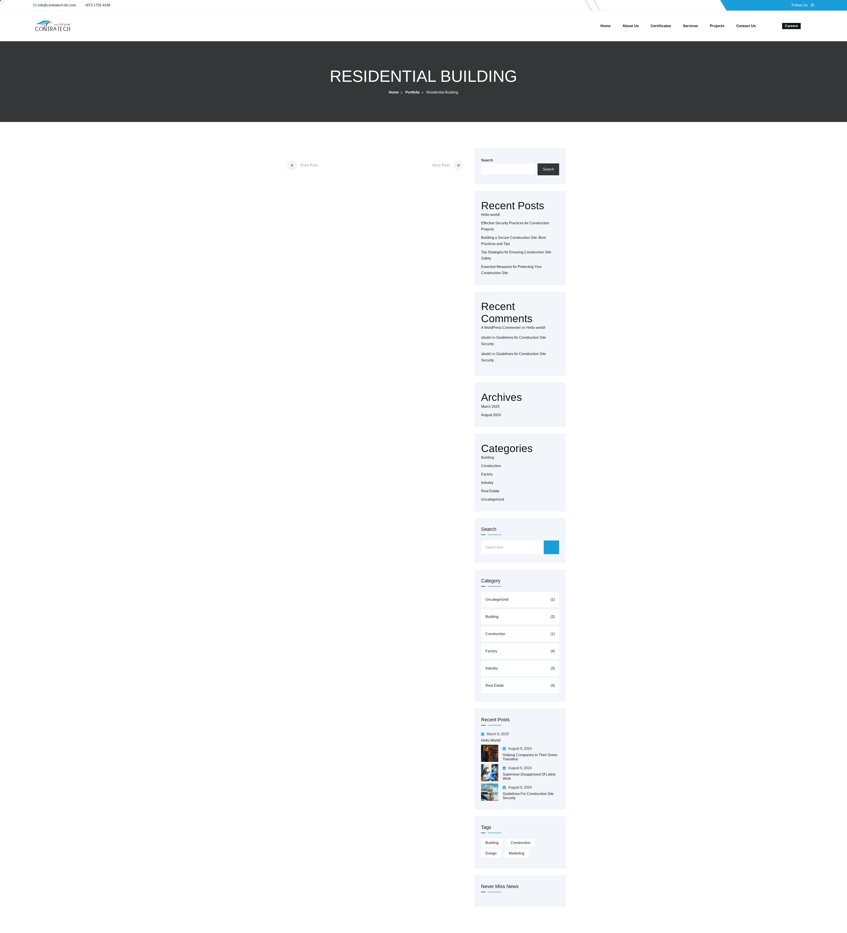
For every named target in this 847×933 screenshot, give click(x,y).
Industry (487, 482)
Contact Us (746, 26)
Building (487, 457)
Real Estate (490, 491)
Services (690, 26)
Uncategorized (492, 499)
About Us (630, 26)
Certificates (661, 26)
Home (605, 26)
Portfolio (412, 92)
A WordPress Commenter (501, 327)
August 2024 (491, 415)
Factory (487, 474)
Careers (791, 26)
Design (491, 853)
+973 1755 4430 (97, 5)
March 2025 (490, 406)
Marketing (516, 853)
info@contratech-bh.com (57, 5)
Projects (717, 26)
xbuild (486, 337)
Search (487, 160)
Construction (491, 466)
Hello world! (490, 215)
